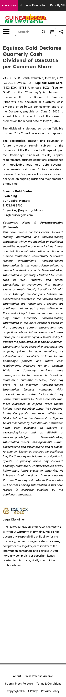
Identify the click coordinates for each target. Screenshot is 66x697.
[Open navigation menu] (6, 31)
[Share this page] (61, 31)
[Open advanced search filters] (52, 32)
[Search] (43, 32)
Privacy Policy (50, 691)
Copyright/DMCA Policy (22, 691)
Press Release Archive (38, 676)
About (17, 676)
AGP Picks (9, 5)
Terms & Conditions (48, 683)
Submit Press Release (19, 683)
